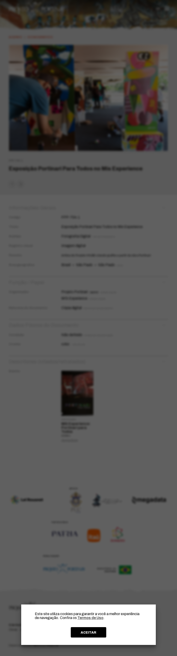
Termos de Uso (90, 618)
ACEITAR (88, 632)
